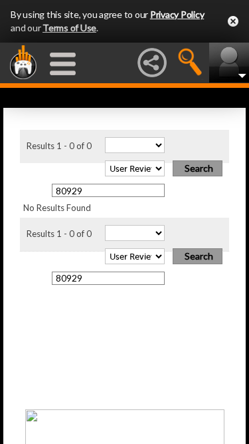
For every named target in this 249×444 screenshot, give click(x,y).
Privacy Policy (177, 14)
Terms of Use (69, 27)
